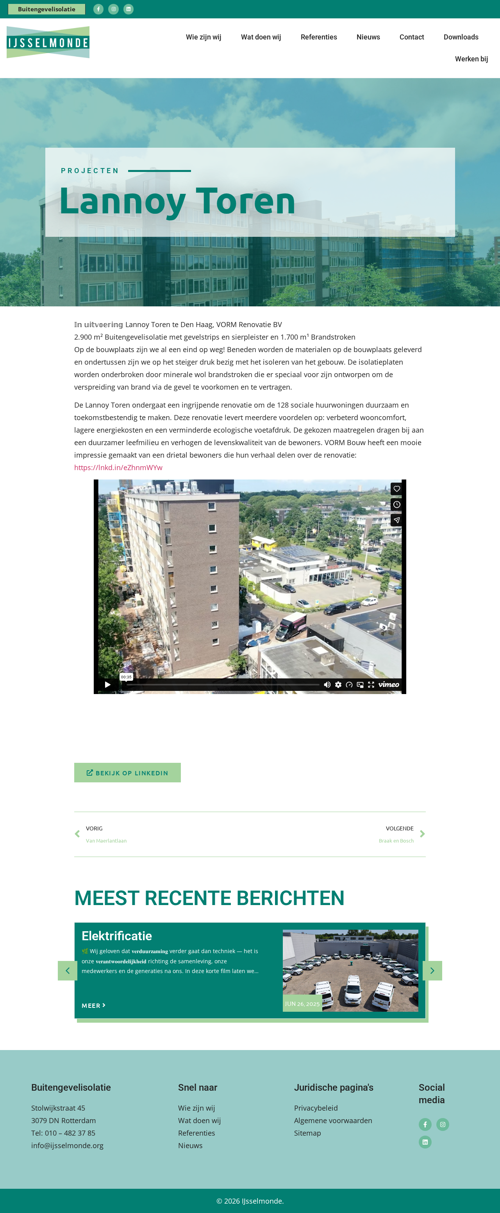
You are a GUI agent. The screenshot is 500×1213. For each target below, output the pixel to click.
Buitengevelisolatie (46, 9)
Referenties (319, 37)
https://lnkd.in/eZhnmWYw (118, 467)
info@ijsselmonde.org (67, 1145)
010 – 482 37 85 (70, 1133)
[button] (432, 970)
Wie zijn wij (203, 37)
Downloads (461, 37)
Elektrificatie (117, 936)
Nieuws (368, 37)
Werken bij (471, 59)
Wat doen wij (261, 37)
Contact (412, 37)
